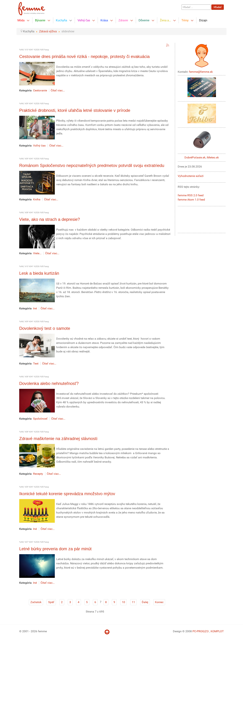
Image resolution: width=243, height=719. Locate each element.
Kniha (36, 199)
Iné (35, 308)
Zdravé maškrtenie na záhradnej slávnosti (58, 438)
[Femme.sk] (35, 7)
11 (133, 602)
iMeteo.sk (213, 157)
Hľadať (217, 7)
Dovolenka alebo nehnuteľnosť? (49, 383)
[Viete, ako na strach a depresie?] (37, 236)
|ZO (206, 631)
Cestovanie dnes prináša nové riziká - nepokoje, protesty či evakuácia (84, 56)
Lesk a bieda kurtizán (39, 273)
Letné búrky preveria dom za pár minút (55, 548)
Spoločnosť (40, 418)
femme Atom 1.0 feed (191, 199)
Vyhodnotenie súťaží (191, 176)
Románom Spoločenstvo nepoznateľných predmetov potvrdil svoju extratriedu (91, 165)
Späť (51, 602)
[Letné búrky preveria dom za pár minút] (37, 566)
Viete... (37, 253)
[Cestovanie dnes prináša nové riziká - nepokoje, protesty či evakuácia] (37, 73)
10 (123, 602)
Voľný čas (39, 145)
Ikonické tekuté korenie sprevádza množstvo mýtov (67, 493)
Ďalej (145, 602)
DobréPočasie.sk (194, 157)
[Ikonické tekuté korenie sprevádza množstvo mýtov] (37, 510)
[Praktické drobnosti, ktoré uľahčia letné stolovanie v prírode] (37, 127)
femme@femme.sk (201, 71)
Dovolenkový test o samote (44, 328)
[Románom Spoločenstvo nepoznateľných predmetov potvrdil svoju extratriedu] (37, 182)
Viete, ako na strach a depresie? (49, 219)
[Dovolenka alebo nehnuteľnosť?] (37, 400)
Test (35, 363)
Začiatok (35, 602)
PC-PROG (198, 631)
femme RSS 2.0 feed (191, 195)
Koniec (159, 602)
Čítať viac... (58, 90)
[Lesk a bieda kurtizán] (37, 290)
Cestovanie (40, 90)
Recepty (38, 473)
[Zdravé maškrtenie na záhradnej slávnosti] (37, 455)
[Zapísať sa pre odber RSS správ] (167, 45)
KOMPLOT (217, 631)
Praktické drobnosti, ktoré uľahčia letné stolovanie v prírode (74, 110)
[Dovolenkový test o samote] (37, 345)
